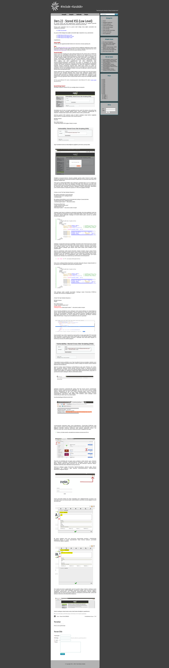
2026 (104, 93)
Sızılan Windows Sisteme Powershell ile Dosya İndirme (109, 65)
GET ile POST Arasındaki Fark (109, 49)
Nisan (105, 98)
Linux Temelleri (106, 28)
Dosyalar (71, 14)
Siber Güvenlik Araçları (108, 27)
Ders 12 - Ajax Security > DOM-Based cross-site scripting (110, 47)
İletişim (86, 14)
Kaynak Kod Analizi (107, 32)
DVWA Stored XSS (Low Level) (64, 35)
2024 (104, 91)
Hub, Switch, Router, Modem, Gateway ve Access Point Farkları (109, 44)
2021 (104, 87)
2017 (104, 83)
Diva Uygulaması (106, 33)
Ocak (105, 95)
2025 (104, 92)
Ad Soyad (57, 635)
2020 (104, 86)
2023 (104, 90)
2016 (104, 81)
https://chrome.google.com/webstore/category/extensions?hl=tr (73, 432)
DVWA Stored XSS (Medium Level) (65, 36)
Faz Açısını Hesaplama (108, 42)
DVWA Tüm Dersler (61, 30)
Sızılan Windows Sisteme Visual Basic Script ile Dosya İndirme (110, 60)
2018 (104, 84)
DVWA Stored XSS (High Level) (64, 37)
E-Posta (56, 638)
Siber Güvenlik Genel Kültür (109, 30)
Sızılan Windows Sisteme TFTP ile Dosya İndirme (110, 62)
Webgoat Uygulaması (107, 22)
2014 (104, 79)
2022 (104, 89)
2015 (104, 80)
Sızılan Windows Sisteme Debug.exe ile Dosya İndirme (109, 69)
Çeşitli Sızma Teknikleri (108, 25)
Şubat (105, 96)
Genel (104, 20)
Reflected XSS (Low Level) (64, 47)
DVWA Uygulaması (107, 24)
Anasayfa (64, 14)
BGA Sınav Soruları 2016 (108, 51)
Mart (105, 97)
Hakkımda (78, 14)
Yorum (56, 642)
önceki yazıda (93, 80)
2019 (104, 85)
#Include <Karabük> (72, 6)
